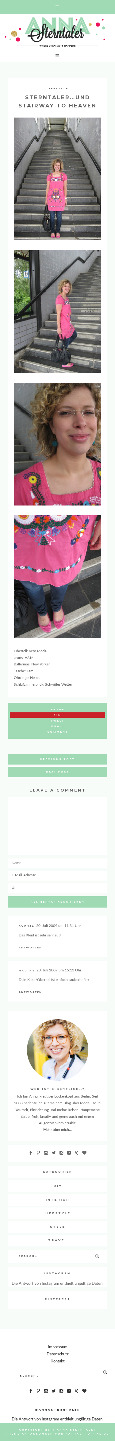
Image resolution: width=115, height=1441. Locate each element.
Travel (57, 1240)
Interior (58, 1199)
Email (57, 726)
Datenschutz (58, 1354)
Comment (57, 731)
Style (57, 1226)
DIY (57, 1185)
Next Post (57, 771)
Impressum (57, 1347)
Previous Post (57, 759)
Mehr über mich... (57, 1130)
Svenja (27, 926)
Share (57, 709)
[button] (57, 7)
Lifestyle (57, 88)
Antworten (30, 947)
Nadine (27, 970)
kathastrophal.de (87, 1433)
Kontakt (58, 1361)
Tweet (57, 720)
